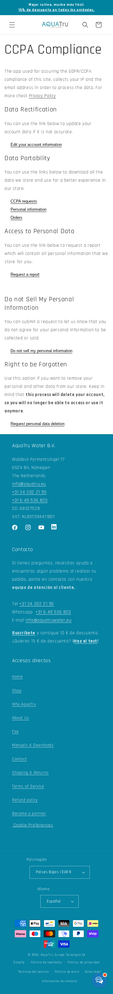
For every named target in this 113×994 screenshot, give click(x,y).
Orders (16, 217)
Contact (19, 759)
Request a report (25, 274)
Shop (16, 690)
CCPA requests (24, 201)
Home (17, 676)
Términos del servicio (33, 972)
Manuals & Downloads (33, 745)
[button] (12, 24)
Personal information (28, 209)
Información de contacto (59, 981)
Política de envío (67, 972)
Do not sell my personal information (41, 350)
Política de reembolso (46, 962)
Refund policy (25, 800)
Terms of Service (28, 786)
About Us (20, 718)
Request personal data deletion (37, 423)
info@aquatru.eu (29, 484)
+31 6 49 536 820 (30, 500)
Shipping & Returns (30, 772)
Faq (15, 731)
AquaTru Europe (52, 955)
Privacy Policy (42, 96)
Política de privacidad (83, 962)
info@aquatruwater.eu (48, 620)
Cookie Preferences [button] (32, 825)
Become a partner (29, 813)
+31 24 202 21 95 (29, 492)
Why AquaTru (24, 704)
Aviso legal (93, 972)
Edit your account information (36, 144)
